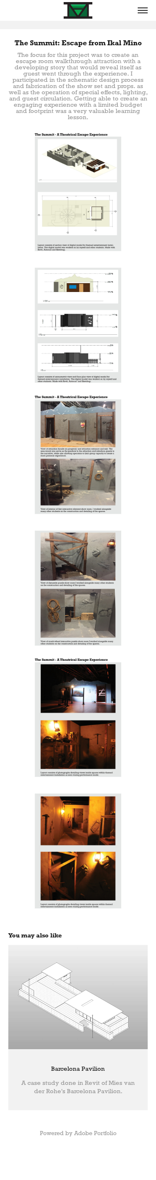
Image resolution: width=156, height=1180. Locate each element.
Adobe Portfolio (95, 1133)
